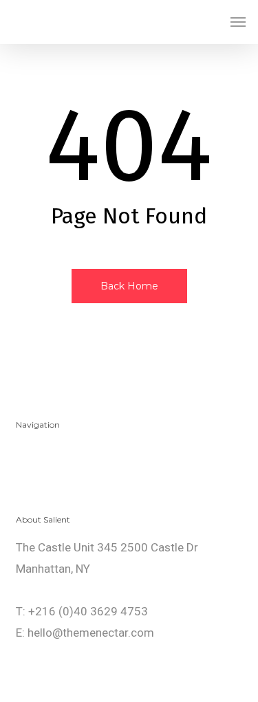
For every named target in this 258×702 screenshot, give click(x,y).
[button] (238, 22)
